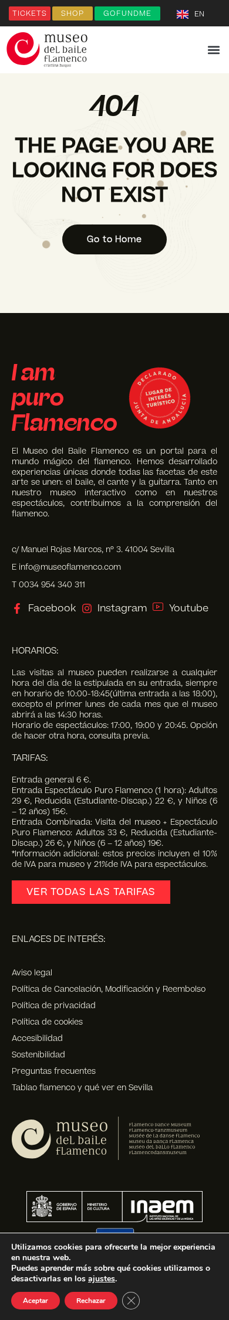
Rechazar (91, 1300)
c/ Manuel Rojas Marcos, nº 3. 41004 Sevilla (93, 549)
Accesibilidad (37, 1038)
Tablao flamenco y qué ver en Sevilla (82, 1088)
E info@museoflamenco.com (66, 567)
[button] (213, 50)
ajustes (101, 1279)
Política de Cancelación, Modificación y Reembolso (109, 989)
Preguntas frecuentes (54, 1071)
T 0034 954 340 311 (48, 584)
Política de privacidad (54, 1006)
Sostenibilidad (38, 1055)
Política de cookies (47, 1022)
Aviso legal (32, 973)
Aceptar (35, 1300)
